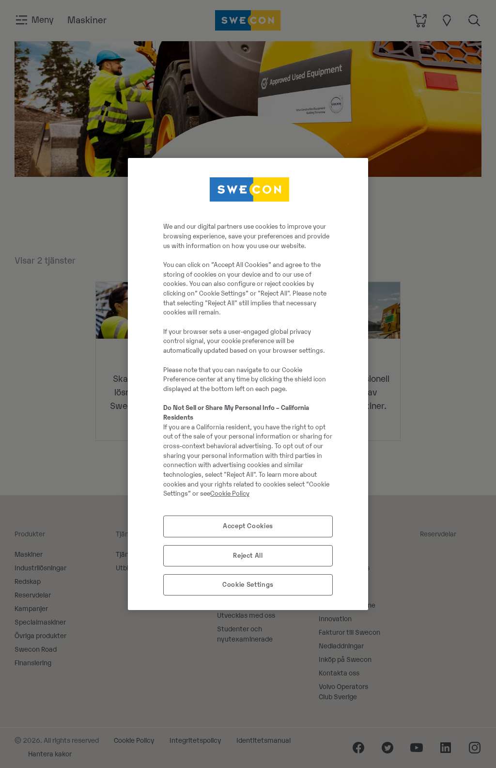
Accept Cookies (248, 526)
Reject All (248, 555)
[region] (248, 384)
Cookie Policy (229, 493)
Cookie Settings (248, 584)
